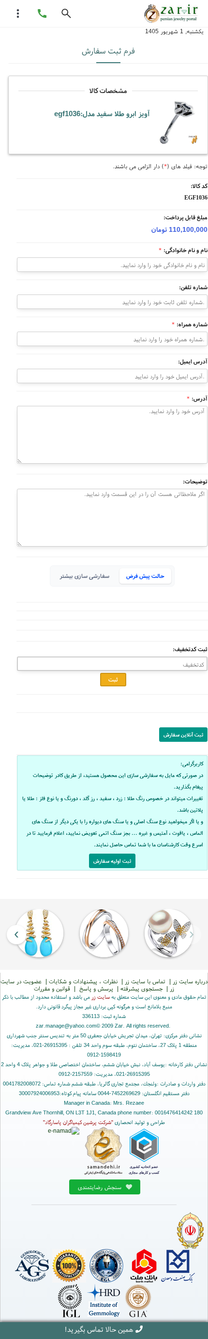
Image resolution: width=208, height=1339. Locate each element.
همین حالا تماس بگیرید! (98, 1329)
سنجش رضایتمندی (100, 1187)
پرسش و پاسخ (95, 988)
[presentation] (191, 934)
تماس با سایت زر (145, 981)
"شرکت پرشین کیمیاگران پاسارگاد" (78, 1122)
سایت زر (100, 997)
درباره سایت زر (190, 981)
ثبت (113, 679)
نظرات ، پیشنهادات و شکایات (83, 981)
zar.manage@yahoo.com (66, 1026)
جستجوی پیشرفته (141, 988)
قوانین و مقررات (52, 988)
